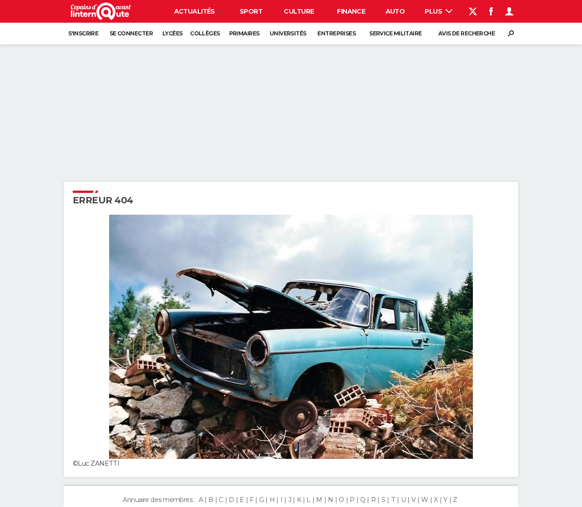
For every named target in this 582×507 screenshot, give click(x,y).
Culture (299, 11)
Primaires (244, 33)
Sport (251, 11)
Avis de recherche (466, 33)
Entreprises (336, 33)
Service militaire (395, 33)
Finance (351, 11)
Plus (434, 11)
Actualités (194, 11)
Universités (288, 33)
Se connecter (131, 33)
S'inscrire (83, 33)
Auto (395, 11)
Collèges (205, 33)
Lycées (172, 33)
